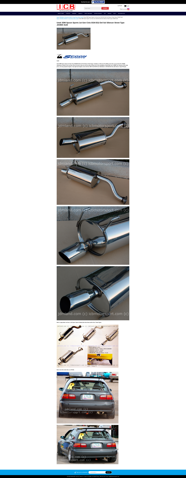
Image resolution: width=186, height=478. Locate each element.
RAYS (114, 13)
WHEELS (80, 13)
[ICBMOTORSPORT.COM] (66, 7)
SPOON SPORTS (98, 13)
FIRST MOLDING (88, 13)
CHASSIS (68, 13)
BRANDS (74, 13)
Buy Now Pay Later (85, 1)
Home (58, 17)
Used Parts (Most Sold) (78, 17)
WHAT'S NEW (61, 13)
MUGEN (109, 13)
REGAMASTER (121, 13)
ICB (105, 13)
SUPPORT (120, 5)
